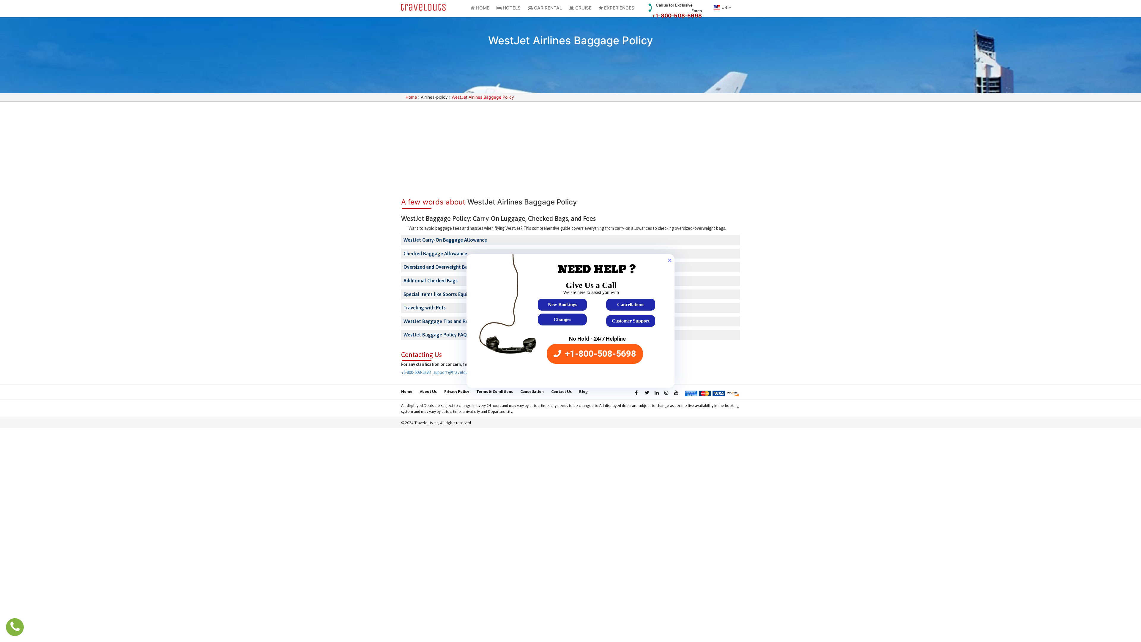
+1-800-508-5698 (677, 15)
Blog (583, 391)
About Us (428, 391)
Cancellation (532, 391)
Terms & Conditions (494, 391)
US (724, 7)
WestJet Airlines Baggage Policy (483, 97)
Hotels (511, 8)
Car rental (547, 8)
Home (482, 8)
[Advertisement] (570, 146)
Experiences (618, 8)
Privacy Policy (456, 391)
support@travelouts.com (457, 372)
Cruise (583, 8)
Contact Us (561, 391)
